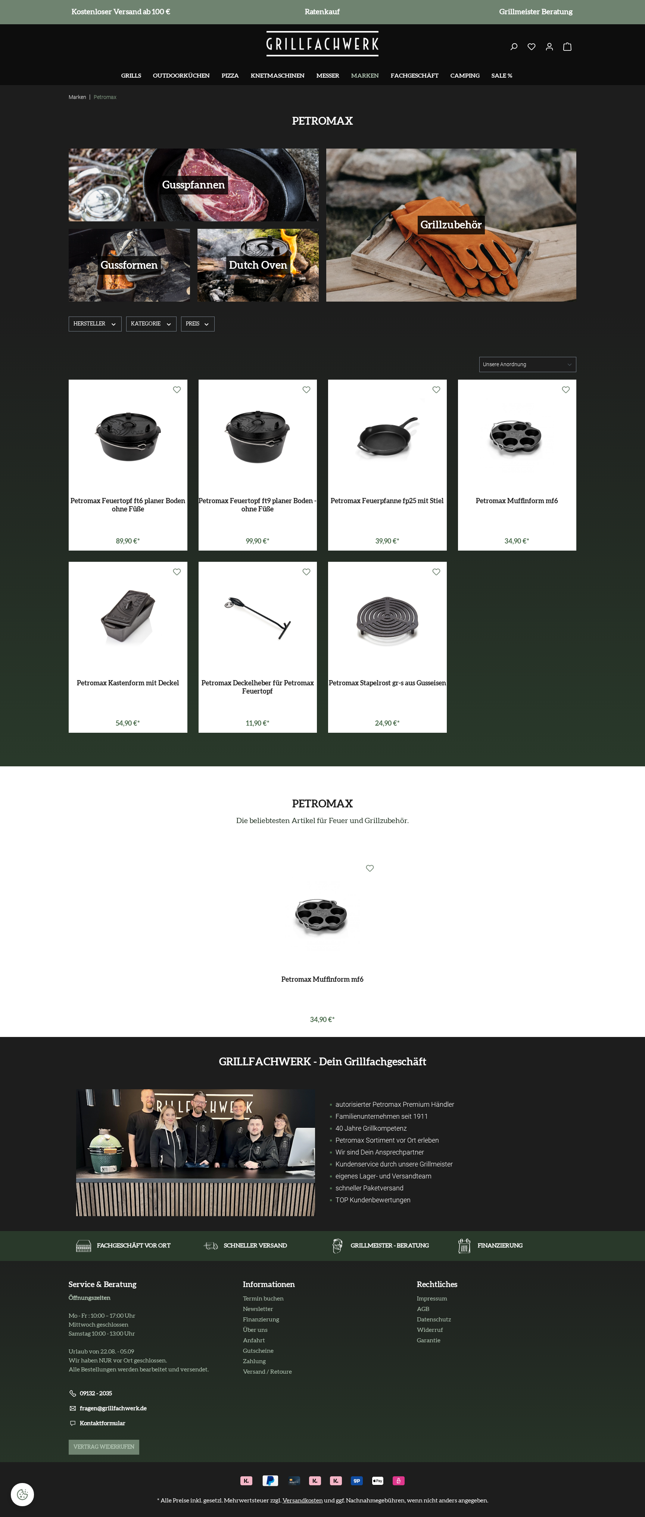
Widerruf (430, 1330)
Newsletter (258, 1309)
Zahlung (254, 1361)
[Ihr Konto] (549, 46)
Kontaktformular (102, 1423)
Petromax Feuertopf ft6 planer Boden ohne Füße (128, 505)
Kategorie (146, 324)
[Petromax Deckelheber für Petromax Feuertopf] (258, 618)
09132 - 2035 (96, 1393)
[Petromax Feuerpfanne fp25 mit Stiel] (387, 436)
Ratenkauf (321, 12)
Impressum (432, 1299)
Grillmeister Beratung (534, 12)
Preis (193, 324)
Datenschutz (434, 1320)
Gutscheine (258, 1351)
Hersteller (90, 324)
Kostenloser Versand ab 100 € (119, 12)
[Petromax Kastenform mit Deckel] (128, 618)
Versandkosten (303, 1501)
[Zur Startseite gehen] (322, 43)
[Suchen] (514, 46)
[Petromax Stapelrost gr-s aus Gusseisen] (387, 618)
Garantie (428, 1340)
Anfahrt (254, 1340)
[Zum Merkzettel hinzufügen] (176, 390)
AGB (423, 1309)
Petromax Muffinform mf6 (517, 501)
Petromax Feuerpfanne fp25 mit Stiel (387, 501)
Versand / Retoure (267, 1372)
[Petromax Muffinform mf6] (517, 436)
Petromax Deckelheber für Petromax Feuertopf (258, 687)
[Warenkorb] (567, 46)
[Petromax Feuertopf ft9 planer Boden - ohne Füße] (258, 436)
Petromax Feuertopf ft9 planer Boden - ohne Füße (258, 505)
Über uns (255, 1330)
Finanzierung (261, 1320)
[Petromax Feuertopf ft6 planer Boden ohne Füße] (128, 436)
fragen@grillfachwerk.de (113, 1408)
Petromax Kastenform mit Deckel (128, 683)
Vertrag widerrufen (104, 1447)
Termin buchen (263, 1299)
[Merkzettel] (531, 46)
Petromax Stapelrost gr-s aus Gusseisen (387, 683)
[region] (322, 943)
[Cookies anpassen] (22, 1494)
